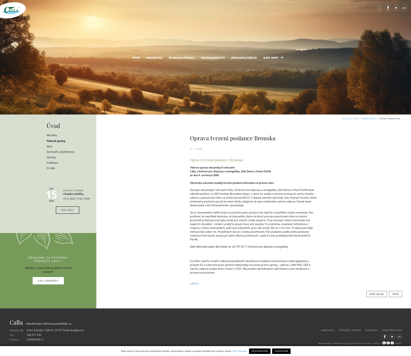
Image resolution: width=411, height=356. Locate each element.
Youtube (396, 7)
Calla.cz (346, 118)
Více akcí (67, 210)
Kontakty (328, 330)
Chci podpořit (48, 280)
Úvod (136, 57)
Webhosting (341, 343)
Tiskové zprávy (369, 118)
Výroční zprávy (350, 330)
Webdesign (324, 343)
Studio (398, 343)
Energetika (154, 57)
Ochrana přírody (182, 57)
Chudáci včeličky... (74, 194)
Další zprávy (377, 293)
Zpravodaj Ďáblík (244, 57)
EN (404, 7)
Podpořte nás (392, 330)
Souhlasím (281, 351)
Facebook (388, 7)
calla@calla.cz (35, 339)
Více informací (239, 351)
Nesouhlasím (260, 351)
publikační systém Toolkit (365, 343)
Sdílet (395, 293)
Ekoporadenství (213, 57)
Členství (371, 330)
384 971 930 (34, 335)
